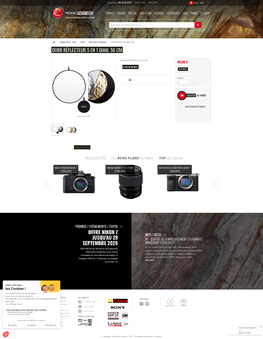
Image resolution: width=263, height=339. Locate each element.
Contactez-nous (60, 301)
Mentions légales (61, 304)
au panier (196, 95)
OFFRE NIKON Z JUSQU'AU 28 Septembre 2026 (100, 237)
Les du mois (132, 158)
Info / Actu (153, 234)
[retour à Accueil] (54, 42)
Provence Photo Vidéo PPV (247, 328)
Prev (48, 184)
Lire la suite (149, 260)
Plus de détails (130, 66)
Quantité (180, 78)
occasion (171, 158)
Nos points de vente (62, 313)
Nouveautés (95, 158)
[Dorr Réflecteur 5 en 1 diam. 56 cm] (58, 130)
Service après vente (62, 316)
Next (215, 184)
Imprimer (181, 300)
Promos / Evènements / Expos (96, 226)
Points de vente (140, 2)
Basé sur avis (245, 333)
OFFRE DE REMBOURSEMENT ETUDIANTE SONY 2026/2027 (177, 241)
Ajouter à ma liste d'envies (195, 106)
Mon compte (152, 2)
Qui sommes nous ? (62, 310)
